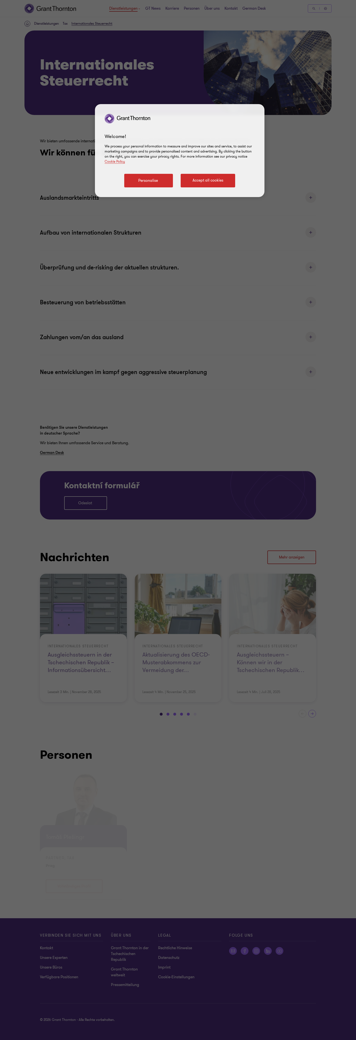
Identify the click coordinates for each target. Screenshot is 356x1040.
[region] (179, 150)
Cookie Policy (115, 161)
